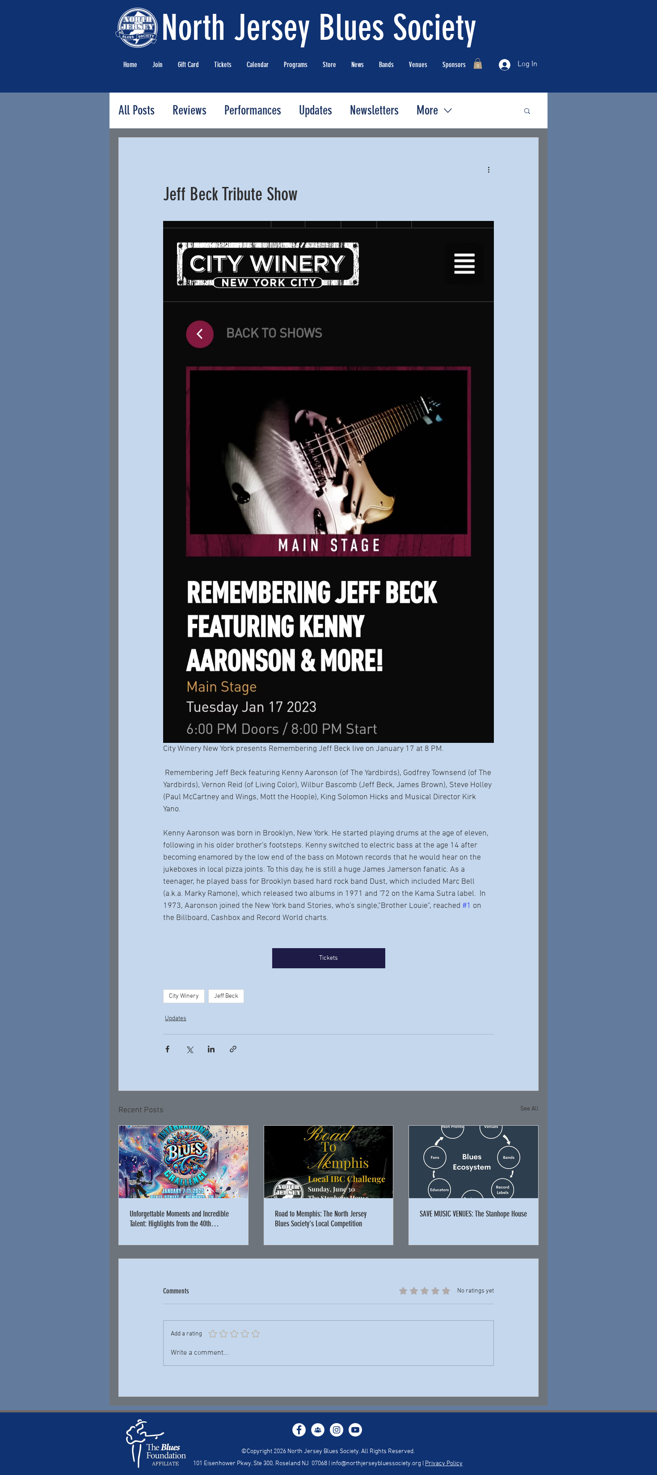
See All (529, 1109)
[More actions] (488, 170)
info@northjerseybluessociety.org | (378, 1463)
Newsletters (374, 110)
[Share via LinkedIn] (211, 1049)
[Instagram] (336, 1430)
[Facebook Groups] (317, 1430)
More (427, 110)
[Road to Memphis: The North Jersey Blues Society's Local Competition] (328, 1162)
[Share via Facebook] (167, 1049)
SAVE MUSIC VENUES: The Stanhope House (473, 1214)
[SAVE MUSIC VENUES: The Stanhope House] (473, 1162)
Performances (252, 110)
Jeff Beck (226, 996)
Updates (315, 110)
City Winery (184, 996)
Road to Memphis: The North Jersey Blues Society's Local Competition (320, 1219)
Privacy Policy (444, 1463)
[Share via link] (233, 1049)
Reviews (189, 110)
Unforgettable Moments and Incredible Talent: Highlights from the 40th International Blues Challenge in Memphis (179, 1219)
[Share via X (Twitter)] (189, 1049)
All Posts (136, 110)
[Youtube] (355, 1430)
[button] (477, 63)
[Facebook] (299, 1430)
